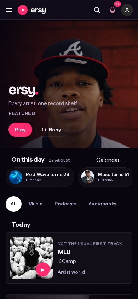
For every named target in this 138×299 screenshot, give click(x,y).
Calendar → (111, 159)
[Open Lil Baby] (69, 84)
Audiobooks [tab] (102, 204)
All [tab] (14, 204)
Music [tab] (35, 204)
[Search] (97, 10)
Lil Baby (51, 129)
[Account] (127, 10)
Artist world (71, 272)
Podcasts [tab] (65, 204)
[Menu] (9, 10)
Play (20, 129)
